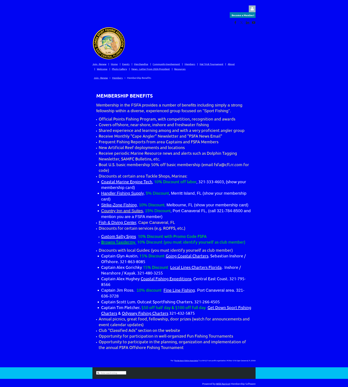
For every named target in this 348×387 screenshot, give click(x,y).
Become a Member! (243, 15)
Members (190, 64)
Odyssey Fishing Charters (145, 313)
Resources (180, 69)
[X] (241, 22)
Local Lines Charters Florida (196, 267)
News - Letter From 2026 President (150, 69)
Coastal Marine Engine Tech (126, 181)
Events (126, 64)
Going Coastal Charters (187, 255)
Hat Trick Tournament (211, 64)
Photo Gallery (119, 69)
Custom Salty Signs (118, 236)
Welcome (102, 69)
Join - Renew (99, 64)
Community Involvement (166, 64)
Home (114, 64)
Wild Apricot (223, 383)
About (231, 64)
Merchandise (141, 64)
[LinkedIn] (247, 22)
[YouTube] (254, 22)
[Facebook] (235, 22)
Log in (252, 8)
